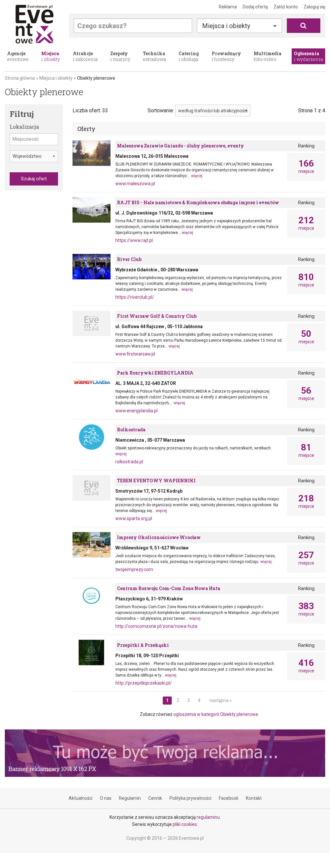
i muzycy (120, 56)
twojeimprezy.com (134, 569)
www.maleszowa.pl (135, 183)
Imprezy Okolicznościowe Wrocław (159, 537)
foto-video (267, 56)
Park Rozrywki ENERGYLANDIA (155, 373)
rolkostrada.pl (129, 461)
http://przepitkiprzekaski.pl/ (143, 683)
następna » (220, 700)
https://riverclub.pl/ (134, 297)
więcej (196, 176)
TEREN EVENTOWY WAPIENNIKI (156, 480)
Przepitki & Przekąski (143, 645)
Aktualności (80, 798)
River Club (129, 259)
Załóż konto (286, 6)
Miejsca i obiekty (56, 78)
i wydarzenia (308, 56)
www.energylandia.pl (136, 410)
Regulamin (130, 798)
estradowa (154, 56)
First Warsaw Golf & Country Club (157, 316)
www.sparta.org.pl (133, 518)
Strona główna (20, 78)
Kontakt (254, 798)
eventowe (18, 56)
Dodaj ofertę (255, 6)
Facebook (228, 798)
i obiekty (50, 56)
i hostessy (226, 56)
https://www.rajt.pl (134, 240)
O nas (106, 798)
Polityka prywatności (190, 798)
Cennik (155, 798)
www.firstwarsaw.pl (135, 353)
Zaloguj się (314, 6)
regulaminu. (209, 817)
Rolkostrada (131, 429)
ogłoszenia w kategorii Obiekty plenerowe (215, 714)
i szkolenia (85, 56)
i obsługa (189, 56)
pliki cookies (185, 824)
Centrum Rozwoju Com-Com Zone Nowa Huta (168, 588)
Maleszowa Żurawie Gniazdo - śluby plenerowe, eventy (180, 146)
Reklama (228, 6)
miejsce (306, 166)
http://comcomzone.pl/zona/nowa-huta (156, 626)
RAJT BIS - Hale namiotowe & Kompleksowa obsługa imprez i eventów (198, 202)
